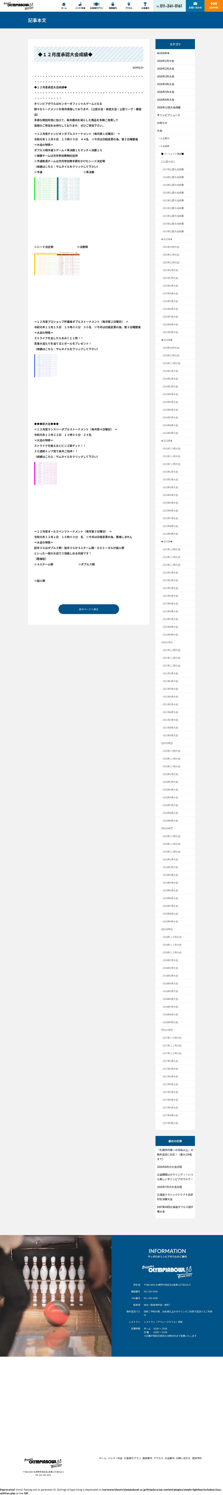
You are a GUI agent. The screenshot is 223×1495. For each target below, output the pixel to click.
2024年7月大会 (170, 417)
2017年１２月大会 (172, 1053)
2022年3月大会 (170, 588)
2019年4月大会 (170, 882)
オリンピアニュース (168, 115)
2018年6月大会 (170, 998)
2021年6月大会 (170, 712)
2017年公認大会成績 (173, 169)
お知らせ (162, 123)
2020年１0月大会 (171, 750)
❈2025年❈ (166, 239)
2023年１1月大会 (171, 456)
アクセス (158, 1458)
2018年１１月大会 (172, 944)
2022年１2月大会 (171, 564)
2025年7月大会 (170, 316)
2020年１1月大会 (171, 758)
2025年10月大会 (171, 246)
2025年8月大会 (170, 324)
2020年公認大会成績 (173, 192)
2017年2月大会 (170, 1068)
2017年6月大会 (170, 1099)
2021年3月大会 (170, 688)
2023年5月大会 (170, 502)
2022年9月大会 (170, 634)
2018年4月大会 (170, 983)
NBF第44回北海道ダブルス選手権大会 (175, 1209)
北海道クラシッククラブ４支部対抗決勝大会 (175, 1197)
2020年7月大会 (170, 805)
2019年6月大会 (170, 898)
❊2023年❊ (166, 440)
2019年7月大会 (170, 905)
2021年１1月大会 (171, 657)
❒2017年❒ (166, 1029)
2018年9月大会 (170, 1022)
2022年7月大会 (170, 619)
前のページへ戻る (88, 609)
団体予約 (197, 1458)
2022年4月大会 (170, 595)
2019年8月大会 (170, 913)
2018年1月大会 (170, 960)
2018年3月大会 (170, 975)
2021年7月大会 (170, 719)
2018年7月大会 (170, 1006)
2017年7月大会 (170, 1107)
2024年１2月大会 (171, 363)
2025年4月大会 (170, 293)
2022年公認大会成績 (173, 208)
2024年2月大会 (170, 378)
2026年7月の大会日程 (169, 1187)
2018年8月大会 (170, 1014)
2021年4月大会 (170, 696)
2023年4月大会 (170, 495)
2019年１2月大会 (171, 851)
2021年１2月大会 (171, 665)
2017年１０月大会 (172, 1037)
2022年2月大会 (170, 580)
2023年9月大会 (170, 533)
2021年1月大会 (170, 673)
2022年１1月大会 (171, 557)
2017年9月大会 (170, 1123)
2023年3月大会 (170, 487)
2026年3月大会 (165, 76)
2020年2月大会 (170, 781)
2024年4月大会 (170, 394)
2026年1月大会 (165, 61)
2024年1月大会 (170, 370)
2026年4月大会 (165, 84)
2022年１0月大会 (171, 549)
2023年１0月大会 (171, 448)
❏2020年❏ (166, 743)
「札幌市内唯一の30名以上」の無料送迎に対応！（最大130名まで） (175, 1154)
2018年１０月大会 (172, 936)
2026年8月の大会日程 (169, 1167)
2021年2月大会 (170, 681)
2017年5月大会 (170, 1092)
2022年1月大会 (170, 572)
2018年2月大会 (170, 967)
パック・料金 (115, 1458)
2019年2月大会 (170, 867)
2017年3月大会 (170, 1076)
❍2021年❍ (166, 642)
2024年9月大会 (170, 432)
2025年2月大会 (170, 277)
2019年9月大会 (170, 921)
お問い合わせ (183, 1458)
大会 (159, 130)
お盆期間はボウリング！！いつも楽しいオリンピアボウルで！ (175, 1177)
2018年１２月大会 (172, 952)
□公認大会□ (168, 161)
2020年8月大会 (170, 812)
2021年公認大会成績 (173, 200)
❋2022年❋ (166, 541)
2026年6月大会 (165, 99)
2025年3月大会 (170, 285)
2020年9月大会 (170, 820)
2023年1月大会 (170, 471)
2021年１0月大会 (171, 650)
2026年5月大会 (165, 92)
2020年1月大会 (170, 774)
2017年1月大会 (170, 1060)
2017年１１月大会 (172, 1045)
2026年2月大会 (165, 68)
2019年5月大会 (170, 890)
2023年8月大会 (170, 526)
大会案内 (164, 138)
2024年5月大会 (170, 401)
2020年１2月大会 (171, 766)
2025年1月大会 (170, 270)
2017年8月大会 (170, 1115)
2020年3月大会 (170, 789)
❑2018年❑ (166, 929)
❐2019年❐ (166, 828)
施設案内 (147, 1458)
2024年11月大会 (171, 355)
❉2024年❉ (166, 339)
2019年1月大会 (170, 859)
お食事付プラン (132, 1458)
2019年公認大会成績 (173, 184)
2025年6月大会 (170, 308)
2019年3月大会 (170, 874)
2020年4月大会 (170, 797)
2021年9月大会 (170, 735)
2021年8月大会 (170, 727)
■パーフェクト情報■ (172, 153)
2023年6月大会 (170, 510)
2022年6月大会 (170, 611)
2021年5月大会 (170, 704)
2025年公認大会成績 (173, 231)
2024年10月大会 (171, 347)
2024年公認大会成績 (173, 223)
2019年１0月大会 (171, 836)
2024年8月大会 (170, 425)
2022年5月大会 (170, 603)
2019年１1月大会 (171, 843)
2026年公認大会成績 (169, 107)
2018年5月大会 (170, 991)
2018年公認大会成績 (173, 177)
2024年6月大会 (170, 409)
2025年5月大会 (170, 301)
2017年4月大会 (170, 1084)
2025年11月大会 (171, 254)
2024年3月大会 (170, 386)
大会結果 (164, 146)
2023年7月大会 (170, 518)
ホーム (102, 1458)
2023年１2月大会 (171, 463)
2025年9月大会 (170, 332)
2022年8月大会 (170, 626)
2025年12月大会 (171, 262)
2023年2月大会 (170, 479)
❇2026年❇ (163, 53)
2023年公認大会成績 (173, 215)
